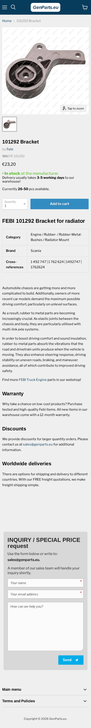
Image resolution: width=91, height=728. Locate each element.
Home (7, 21)
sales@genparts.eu (38, 444)
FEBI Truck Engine (33, 380)
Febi (10, 149)
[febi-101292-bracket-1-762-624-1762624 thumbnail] (9, 124)
